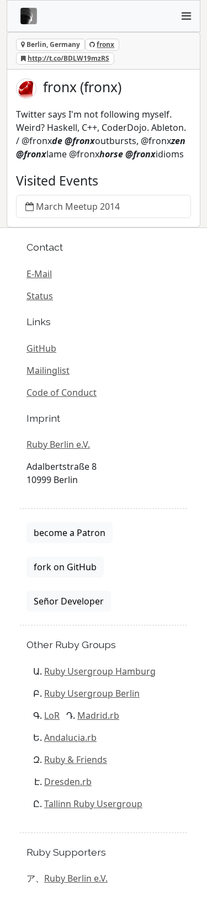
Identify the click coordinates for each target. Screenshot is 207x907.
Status (39, 296)
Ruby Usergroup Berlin (92, 693)
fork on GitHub (65, 567)
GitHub (41, 348)
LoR (52, 715)
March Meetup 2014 (78, 206)
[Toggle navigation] (186, 16)
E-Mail (39, 274)
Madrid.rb (98, 715)
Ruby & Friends (75, 760)
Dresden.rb (68, 782)
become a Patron (69, 533)
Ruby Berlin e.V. (58, 444)
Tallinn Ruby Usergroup (93, 804)
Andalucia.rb (70, 737)
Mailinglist (48, 370)
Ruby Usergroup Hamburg (100, 671)
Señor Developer (69, 601)
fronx (105, 44)
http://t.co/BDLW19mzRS (68, 58)
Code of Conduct (61, 392)
